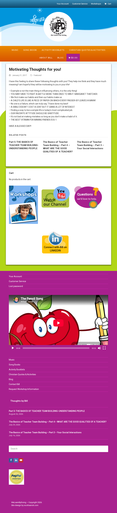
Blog (11, 379)
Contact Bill (14, 384)
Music (11, 359)
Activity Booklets (17, 369)
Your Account (15, 276)
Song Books (14, 364)
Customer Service (17, 281)
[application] (58, 323)
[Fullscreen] (104, 348)
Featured (37, 75)
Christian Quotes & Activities (22, 374)
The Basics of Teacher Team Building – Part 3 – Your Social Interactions (90, 145)
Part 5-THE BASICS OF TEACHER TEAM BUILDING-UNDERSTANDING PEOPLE (24, 145)
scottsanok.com (31, 505)
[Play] (12, 348)
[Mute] (99, 348)
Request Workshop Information (24, 389)
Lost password (16, 286)
